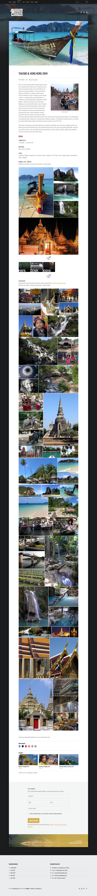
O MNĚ (32, 2)
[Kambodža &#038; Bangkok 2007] (48, 759)
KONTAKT (36, 2)
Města (36, 80)
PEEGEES (27, 2)
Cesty (33, 80)
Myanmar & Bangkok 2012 (24, 766)
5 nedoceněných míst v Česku (63, 868)
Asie (31, 80)
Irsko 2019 (13, 870)
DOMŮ (10, 2)
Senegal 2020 (13, 868)
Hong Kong (30, 773)
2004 (21, 773)
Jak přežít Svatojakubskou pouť (61, 873)
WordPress (33, 888)
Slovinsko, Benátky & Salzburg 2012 (66, 766)
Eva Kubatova (54, 868)
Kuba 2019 (13, 875)
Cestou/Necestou (15, 888)
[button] (36, 192)
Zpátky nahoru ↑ (39, 888)
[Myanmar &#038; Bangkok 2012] (28, 759)
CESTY (18, 2)
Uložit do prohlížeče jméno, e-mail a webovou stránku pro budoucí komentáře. (46, 813)
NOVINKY (14, 2)
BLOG (24, 2)
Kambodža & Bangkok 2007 (44, 766)
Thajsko (35, 773)
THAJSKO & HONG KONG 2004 (58, 283)
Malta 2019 (13, 873)
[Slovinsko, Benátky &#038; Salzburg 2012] (68, 759)
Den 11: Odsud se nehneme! (60, 878)
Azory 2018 (13, 878)
